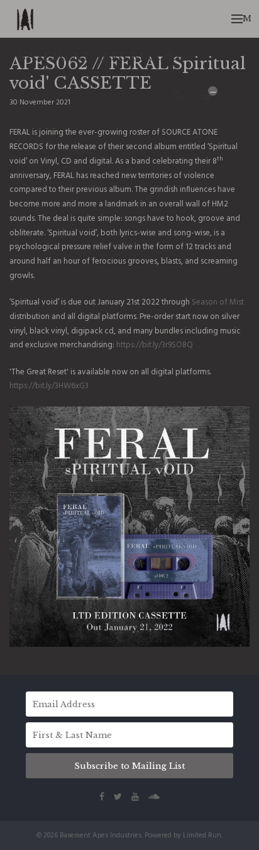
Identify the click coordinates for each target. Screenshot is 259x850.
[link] (218, 302)
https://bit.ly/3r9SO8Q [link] (154, 345)
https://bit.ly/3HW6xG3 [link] (49, 386)
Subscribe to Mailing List (129, 766)
